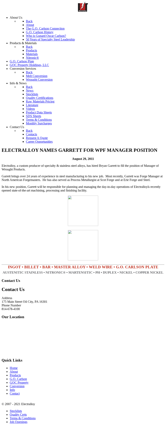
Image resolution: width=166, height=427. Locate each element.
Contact (15, 393)
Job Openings (18, 422)
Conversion (17, 386)
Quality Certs (18, 414)
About (14, 371)
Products (15, 375)
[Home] (83, 10)
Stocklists (16, 411)
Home (14, 368)
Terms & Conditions (23, 418)
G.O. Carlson (18, 379)
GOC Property (19, 382)
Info (12, 390)
